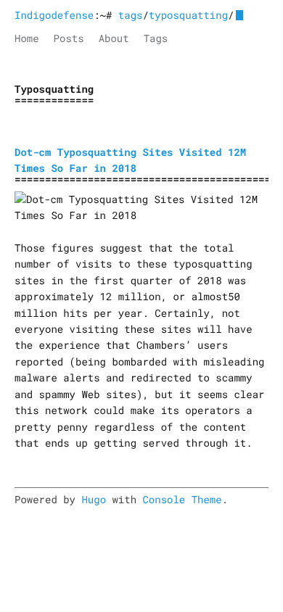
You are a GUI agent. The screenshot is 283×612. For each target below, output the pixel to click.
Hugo (93, 499)
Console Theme (181, 499)
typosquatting (188, 15)
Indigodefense (54, 15)
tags (130, 15)
